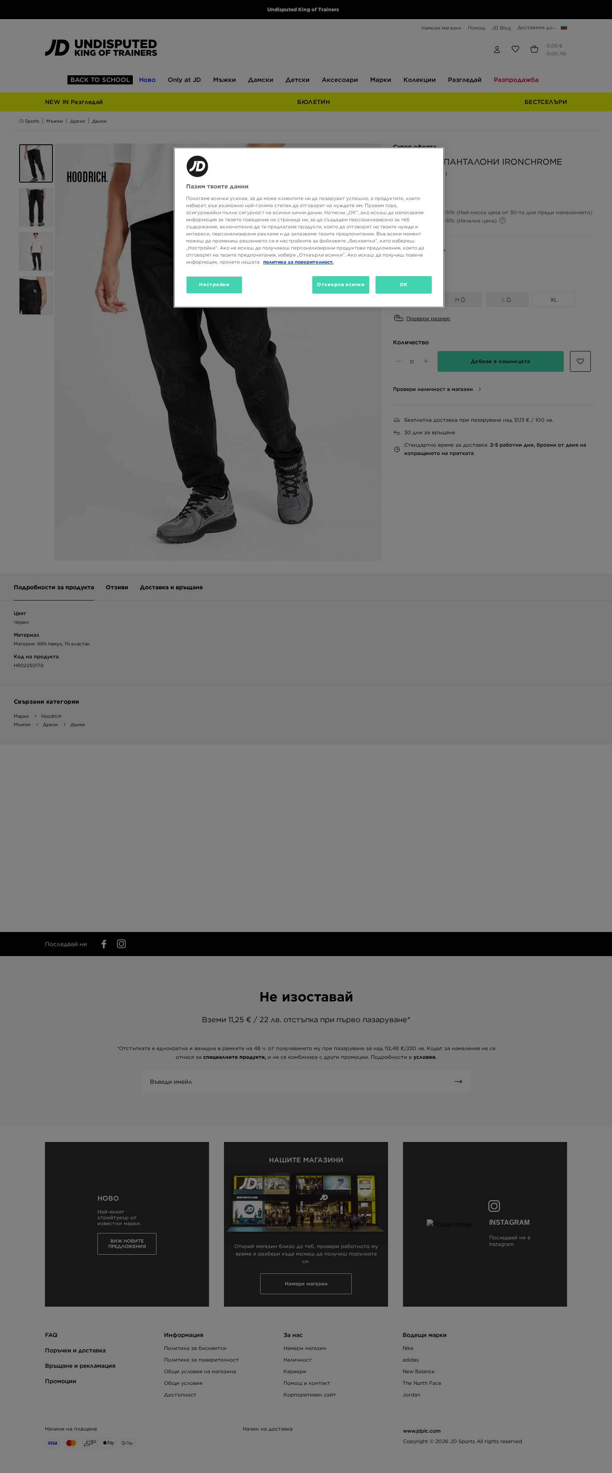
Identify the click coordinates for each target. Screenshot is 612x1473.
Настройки (214, 284)
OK (404, 284)
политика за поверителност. (298, 262)
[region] (309, 227)
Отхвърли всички (341, 284)
